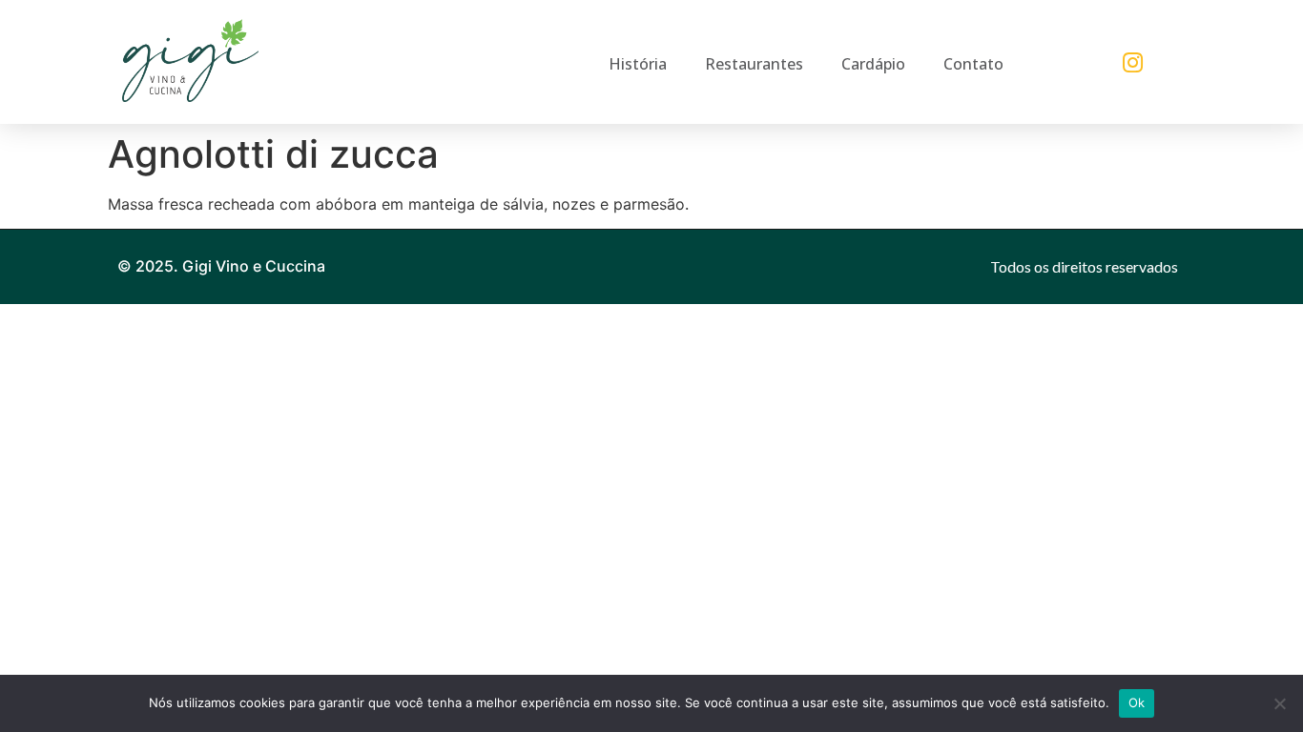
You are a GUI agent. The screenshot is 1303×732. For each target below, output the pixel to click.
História (638, 63)
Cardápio (873, 63)
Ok (1137, 702)
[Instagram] (1133, 62)
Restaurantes (754, 63)
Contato (973, 63)
